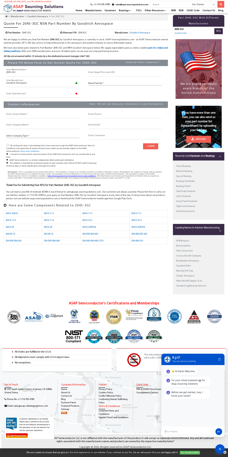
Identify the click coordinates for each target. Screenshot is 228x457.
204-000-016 (137, 241)
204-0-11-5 (87, 213)
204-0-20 (10, 227)
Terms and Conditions (29, 151)
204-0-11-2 (49, 213)
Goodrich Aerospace (37, 16)
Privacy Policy (105, 389)
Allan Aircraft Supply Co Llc (189, 281)
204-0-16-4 (136, 220)
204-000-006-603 (14, 241)
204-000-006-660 (52, 241)
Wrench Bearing (184, 171)
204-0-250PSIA (89, 227)
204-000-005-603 (139, 234)
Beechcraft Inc (183, 246)
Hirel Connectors (184, 251)
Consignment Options (147, 392)
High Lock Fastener (185, 206)
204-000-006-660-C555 (93, 241)
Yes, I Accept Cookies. (190, 453)
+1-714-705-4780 (26, 399)
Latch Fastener (183, 196)
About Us (65, 392)
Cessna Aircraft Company (188, 256)
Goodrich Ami (180, 33)
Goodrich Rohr (183, 266)
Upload (200, 138)
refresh (219, 359)
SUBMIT (150, 146)
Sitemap (65, 409)
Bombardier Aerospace (187, 261)
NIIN (173, 10)
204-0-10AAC (12, 213)
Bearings (124, 10)
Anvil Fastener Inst (185, 211)
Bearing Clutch (183, 186)
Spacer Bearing (183, 176)
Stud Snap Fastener (185, 191)
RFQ (218, 31)
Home (79, 10)
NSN (181, 10)
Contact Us (209, 10)
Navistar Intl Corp (184, 271)
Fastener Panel (68, 402)
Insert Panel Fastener (186, 201)
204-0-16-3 (87, 220)
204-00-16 (10, 234)
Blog (220, 10)
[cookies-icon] (224, 452)
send (218, 431)
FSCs (139, 10)
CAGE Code (193, 10)
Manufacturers (93, 10)
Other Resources (154, 10)
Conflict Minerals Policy (110, 396)
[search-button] (220, 4)
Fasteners (110, 10)
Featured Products (70, 406)
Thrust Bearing (183, 166)
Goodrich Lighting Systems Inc (191, 286)
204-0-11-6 (11, 220)
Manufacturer (17, 16)
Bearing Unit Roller (185, 181)
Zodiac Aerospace (185, 276)
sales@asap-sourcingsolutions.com (132, 5)
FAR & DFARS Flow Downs (149, 389)
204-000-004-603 (90, 234)
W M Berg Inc (182, 241)
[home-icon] (6, 16)
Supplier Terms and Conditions (114, 417)
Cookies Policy (106, 392)
